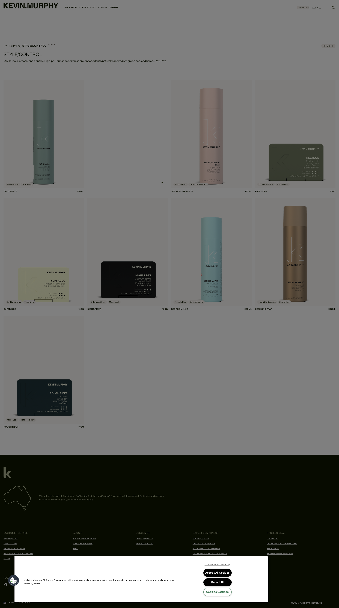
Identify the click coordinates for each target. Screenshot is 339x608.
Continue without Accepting (218, 564)
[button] (13, 580)
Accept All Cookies (217, 572)
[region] (141, 579)
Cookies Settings (217, 592)
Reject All (217, 582)
